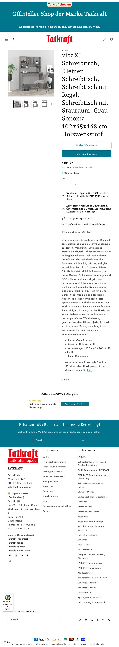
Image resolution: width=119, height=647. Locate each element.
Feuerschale (84, 544)
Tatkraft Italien (15, 543)
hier (89, 370)
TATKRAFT (83, 456)
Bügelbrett (83, 516)
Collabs (46, 511)
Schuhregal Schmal (87, 587)
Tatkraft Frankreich (18, 539)
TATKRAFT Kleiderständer (90, 562)
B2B (45, 501)
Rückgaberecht (50, 481)
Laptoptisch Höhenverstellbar (93, 496)
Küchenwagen (85, 549)
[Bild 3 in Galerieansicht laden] (35, 104)
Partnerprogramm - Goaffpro (57, 506)
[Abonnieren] (83, 440)
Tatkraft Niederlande (19, 550)
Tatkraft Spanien (17, 546)
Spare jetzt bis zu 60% (89, 597)
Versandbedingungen (54, 476)
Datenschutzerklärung (61, 644)
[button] (6, 39)
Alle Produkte (85, 592)
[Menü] (11, 594)
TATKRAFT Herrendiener (90, 567)
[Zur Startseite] (59, 4)
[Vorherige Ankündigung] (5, 27)
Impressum (48, 486)
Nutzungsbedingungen (54, 461)
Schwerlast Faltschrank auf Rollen (91, 485)
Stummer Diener (86, 491)
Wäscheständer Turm (88, 511)
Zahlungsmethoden (52, 471)
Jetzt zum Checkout (87, 154)
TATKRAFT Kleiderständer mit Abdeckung (92, 477)
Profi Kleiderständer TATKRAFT (93, 470)
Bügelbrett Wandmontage (91, 521)
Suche (46, 456)
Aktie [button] (66, 379)
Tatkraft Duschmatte (88, 534)
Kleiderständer (85, 572)
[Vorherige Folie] (10, 104)
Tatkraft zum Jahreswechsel (91, 602)
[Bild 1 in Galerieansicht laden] (17, 104)
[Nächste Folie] (51, 104)
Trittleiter (82, 501)
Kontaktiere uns (50, 496)
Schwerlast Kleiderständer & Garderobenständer (92, 463)
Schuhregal (83, 539)
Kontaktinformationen (98, 644)
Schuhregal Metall (87, 582)
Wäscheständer (85, 506)
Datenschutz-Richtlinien (54, 466)
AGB (75, 644)
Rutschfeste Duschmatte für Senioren (91, 528)
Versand (83, 644)
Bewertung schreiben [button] (74, 403)
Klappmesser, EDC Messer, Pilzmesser (91, 556)
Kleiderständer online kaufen (92, 577)
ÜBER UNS (48, 491)
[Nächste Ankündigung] (113, 27)
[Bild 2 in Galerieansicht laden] (26, 104)
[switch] (7, 609)
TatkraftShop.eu (26, 644)
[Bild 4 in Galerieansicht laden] (44, 104)
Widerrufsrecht (42, 644)
